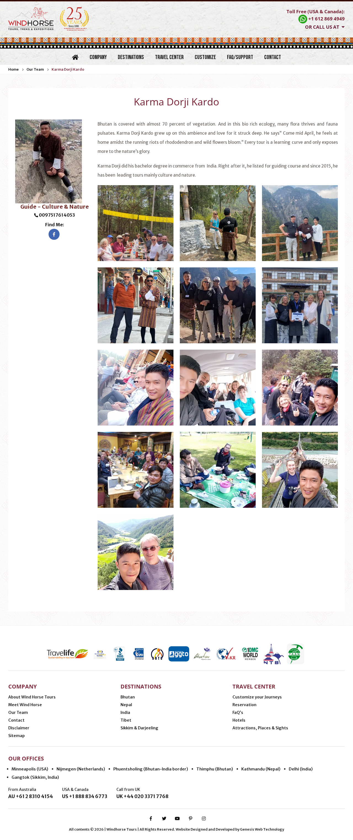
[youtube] (177, 818)
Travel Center (169, 57)
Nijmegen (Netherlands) (81, 769)
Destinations (131, 57)
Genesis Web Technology (262, 829)
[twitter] (164, 818)
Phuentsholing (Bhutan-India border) (150, 769)
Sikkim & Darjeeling (139, 727)
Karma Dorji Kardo (68, 69)
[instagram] (203, 818)
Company (98, 57)
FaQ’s (237, 712)
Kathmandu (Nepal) (260, 769)
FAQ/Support (240, 57)
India (125, 712)
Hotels (238, 720)
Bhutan (128, 697)
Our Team (35, 69)
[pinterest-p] (190, 818)
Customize (205, 57)
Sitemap (16, 735)
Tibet (126, 720)
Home (13, 69)
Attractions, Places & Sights (260, 727)
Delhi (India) (301, 769)
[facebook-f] (150, 818)
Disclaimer (18, 727)
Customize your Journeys (257, 697)
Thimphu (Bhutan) (214, 769)
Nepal (126, 704)
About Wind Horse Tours (32, 697)
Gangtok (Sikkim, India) (35, 777)
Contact (272, 57)
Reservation (244, 704)
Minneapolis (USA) (30, 769)
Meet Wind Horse (25, 704)
